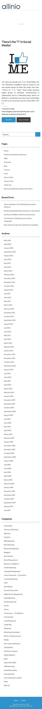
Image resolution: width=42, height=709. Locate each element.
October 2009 (9, 408)
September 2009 (10, 411)
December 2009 (9, 400)
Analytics (7, 537)
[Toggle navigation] (37, 5)
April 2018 (7, 244)
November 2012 (9, 282)
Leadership (15, 111)
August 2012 (8, 290)
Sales (6, 659)
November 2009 (9, 404)
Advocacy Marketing (11, 529)
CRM (5, 583)
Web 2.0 (23, 114)
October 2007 (9, 499)
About (6, 151)
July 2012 (7, 294)
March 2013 (8, 271)
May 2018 (7, 240)
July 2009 (7, 419)
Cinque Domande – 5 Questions (15, 575)
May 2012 (7, 301)
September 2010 (10, 366)
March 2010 (8, 389)
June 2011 (7, 332)
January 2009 (8, 442)
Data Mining (8, 586)
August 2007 (8, 506)
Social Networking (14, 114)
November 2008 (9, 449)
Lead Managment (10, 621)
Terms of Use (8, 181)
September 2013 (10, 252)
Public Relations (9, 655)
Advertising (8, 526)
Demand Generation (11, 590)
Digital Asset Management (13, 594)
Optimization (8, 647)
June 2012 (7, 297)
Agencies (7, 533)
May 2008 (7, 472)
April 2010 (7, 385)
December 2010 (9, 354)
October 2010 (9, 362)
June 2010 (7, 377)
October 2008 (9, 453)
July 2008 (7, 465)
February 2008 (9, 484)
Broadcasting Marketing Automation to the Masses (22, 211)
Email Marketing (9, 598)
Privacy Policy (8, 177)
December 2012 (9, 278)
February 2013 (9, 275)
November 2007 (9, 495)
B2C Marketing (9, 545)
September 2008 (10, 457)
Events (6, 606)
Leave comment (23, 120)
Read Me (9, 120)
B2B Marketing (9, 541)
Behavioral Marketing (11, 548)
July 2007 (7, 510)
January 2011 (8, 351)
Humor (6, 609)
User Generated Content (13, 678)
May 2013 (7, 263)
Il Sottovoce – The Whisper (13, 613)
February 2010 (9, 392)
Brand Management (11, 560)
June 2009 (7, 423)
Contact (7, 170)
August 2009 (8, 415)
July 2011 (7, 328)
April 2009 (7, 430)
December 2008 (9, 446)
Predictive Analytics (11, 651)
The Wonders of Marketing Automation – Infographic (18, 219)
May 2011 (7, 335)
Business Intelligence (11, 564)
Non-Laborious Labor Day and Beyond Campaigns (21, 225)
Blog (5, 166)
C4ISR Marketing (10, 567)
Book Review (8, 556)
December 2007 (9, 491)
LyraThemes (29, 706)
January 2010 (8, 396)
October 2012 (9, 286)
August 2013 (8, 256)
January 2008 (8, 487)
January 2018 (8, 248)
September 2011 (10, 320)
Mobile (6, 640)
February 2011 (9, 347)
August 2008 (8, 461)
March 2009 (8, 434)
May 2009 (7, 427)
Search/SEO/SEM (10, 663)
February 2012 (9, 309)
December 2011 (9, 313)
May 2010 (7, 381)
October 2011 (9, 316)
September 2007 (10, 503)
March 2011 (8, 343)
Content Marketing (10, 579)
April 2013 (7, 267)
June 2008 (7, 468)
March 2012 (8, 305)
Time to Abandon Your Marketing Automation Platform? (20, 205)
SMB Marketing (9, 666)
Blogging (9, 111)
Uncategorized (9, 674)
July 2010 (7, 373)
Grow (6, 173)
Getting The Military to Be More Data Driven (19, 215)
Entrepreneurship (10, 602)
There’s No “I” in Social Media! (16, 43)
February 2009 (9, 438)
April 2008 (7, 476)
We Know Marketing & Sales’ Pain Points (18, 189)
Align (6, 158)
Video (6, 682)
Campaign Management (12, 571)
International (8, 617)
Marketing (23, 111)
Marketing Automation (12, 632)
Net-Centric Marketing (12, 644)
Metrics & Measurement (12, 636)
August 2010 (8, 370)
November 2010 (9, 358)
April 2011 (7, 339)
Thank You (7, 185)
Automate (7, 162)
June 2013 (7, 259)
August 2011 (8, 324)
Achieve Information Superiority (15, 154)
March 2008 (8, 480)
